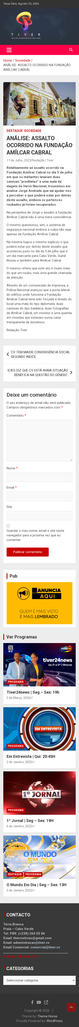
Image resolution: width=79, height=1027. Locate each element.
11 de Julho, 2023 (19, 160)
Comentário (16, 415)
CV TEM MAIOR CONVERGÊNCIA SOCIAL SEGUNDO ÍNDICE (40, 354)
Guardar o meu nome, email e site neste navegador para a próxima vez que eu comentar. (35, 535)
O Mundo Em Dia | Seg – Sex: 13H (36, 884)
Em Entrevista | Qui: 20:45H (31, 756)
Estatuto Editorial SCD (20, 956)
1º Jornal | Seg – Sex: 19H (30, 820)
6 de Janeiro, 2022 (19, 826)
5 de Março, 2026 (18, 698)
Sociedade (32, 131)
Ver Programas (21, 637)
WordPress (55, 1021)
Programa (15, 681)
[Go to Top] (71, 1007)
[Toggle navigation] (9, 50)
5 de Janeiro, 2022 (19, 890)
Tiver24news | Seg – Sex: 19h (33, 692)
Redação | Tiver (43, 160)
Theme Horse (47, 1016)
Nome (12, 468)
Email (12, 488)
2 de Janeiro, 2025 (19, 762)
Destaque (15, 131)
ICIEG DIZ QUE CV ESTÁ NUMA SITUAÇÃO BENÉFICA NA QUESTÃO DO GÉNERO (37, 372)
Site (9, 507)
